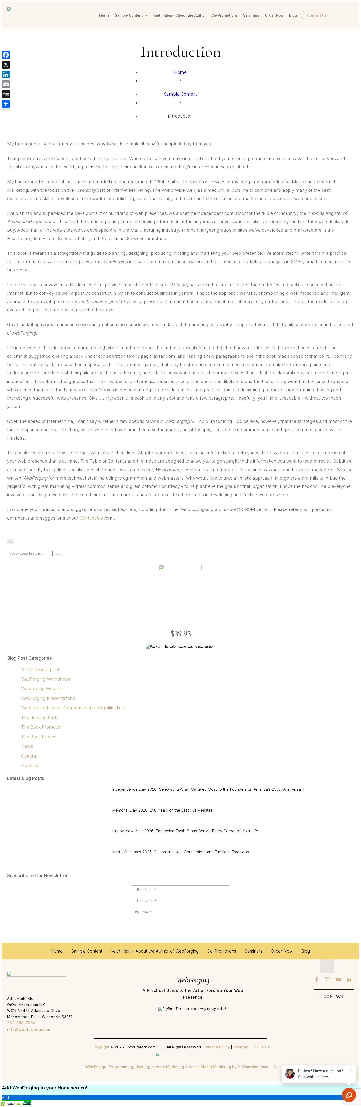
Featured (30, 765)
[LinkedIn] (6, 74)
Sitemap (240, 1047)
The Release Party (40, 717)
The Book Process (40, 736)
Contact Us (91, 518)
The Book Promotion (42, 727)
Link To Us (260, 1047)
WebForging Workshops (45, 679)
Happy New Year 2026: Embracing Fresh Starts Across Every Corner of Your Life (185, 830)
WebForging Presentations (48, 698)
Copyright (100, 1047)
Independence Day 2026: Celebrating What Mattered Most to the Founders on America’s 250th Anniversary (208, 789)
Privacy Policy (217, 1047)
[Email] (6, 84)
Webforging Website (41, 688)
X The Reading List (40, 669)
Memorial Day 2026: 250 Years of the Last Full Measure (162, 810)
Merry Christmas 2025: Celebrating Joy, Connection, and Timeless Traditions (180, 851)
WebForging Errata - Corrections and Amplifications (74, 707)
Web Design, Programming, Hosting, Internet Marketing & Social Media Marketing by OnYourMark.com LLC (180, 1066)
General (29, 756)
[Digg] (6, 94)
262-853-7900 (21, 1023)
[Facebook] (6, 55)
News (27, 746)
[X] (6, 65)
